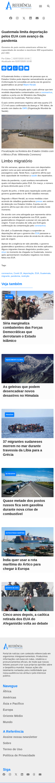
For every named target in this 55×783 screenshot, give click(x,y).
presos (39, 201)
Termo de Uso (12, 749)
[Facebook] (11, 18)
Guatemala (45, 273)
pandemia (15, 276)
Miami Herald (29, 85)
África (7, 691)
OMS (24, 108)
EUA (37, 233)
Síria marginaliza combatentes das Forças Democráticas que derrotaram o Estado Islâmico (23, 332)
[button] (40, 6)
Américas (9, 697)
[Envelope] (37, 18)
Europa (8, 709)
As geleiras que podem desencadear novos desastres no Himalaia (21, 391)
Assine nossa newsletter (20, 737)
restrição (25, 276)
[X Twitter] (24, 18)
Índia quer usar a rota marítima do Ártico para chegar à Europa (22, 564)
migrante (5, 276)
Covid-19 (18, 273)
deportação (28, 273)
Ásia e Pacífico (13, 703)
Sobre (7, 743)
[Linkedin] (30, 18)
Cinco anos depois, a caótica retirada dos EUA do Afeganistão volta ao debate (26, 619)
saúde (34, 175)
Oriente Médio (13, 715)
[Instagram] (17, 18)
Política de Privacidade (19, 755)
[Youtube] (28, 774)
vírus (3, 252)
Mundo (7, 722)
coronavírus (46, 92)
